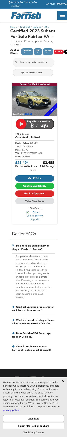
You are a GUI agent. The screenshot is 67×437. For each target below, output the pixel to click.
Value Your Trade (34, 201)
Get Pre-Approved (34, 193)
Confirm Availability (34, 186)
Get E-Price (34, 178)
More (33, 170)
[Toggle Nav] (62, 15)
